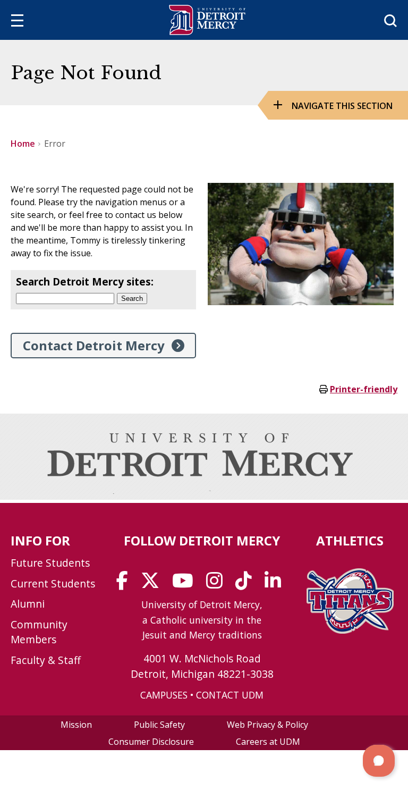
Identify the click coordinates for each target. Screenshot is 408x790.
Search (132, 298)
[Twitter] (153, 584)
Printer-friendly (363, 389)
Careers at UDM (268, 741)
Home (23, 143)
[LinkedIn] (276, 584)
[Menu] (17, 22)
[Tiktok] (247, 584)
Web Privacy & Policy (267, 724)
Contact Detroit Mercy (94, 345)
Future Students (50, 563)
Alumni (28, 603)
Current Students (53, 583)
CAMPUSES (164, 694)
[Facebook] (125, 584)
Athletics (350, 540)
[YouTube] (186, 584)
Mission (76, 724)
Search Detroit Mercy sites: (85, 281)
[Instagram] (218, 584)
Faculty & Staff (46, 660)
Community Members (39, 632)
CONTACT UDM (230, 694)
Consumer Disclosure (151, 741)
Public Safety (159, 724)
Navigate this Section (342, 106)
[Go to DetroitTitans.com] (350, 630)
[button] (379, 761)
